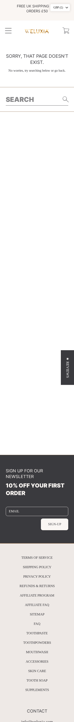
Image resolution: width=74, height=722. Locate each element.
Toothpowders (37, 643)
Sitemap (37, 614)
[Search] (65, 99)
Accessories (37, 661)
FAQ (37, 624)
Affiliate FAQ (37, 605)
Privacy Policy (37, 576)
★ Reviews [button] (68, 367)
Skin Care (37, 671)
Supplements (37, 690)
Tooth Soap (37, 680)
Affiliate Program (37, 595)
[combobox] (37, 99)
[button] (8, 30)
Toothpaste (37, 633)
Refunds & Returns (37, 586)
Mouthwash (37, 652)
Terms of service (37, 558)
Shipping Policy (37, 567)
